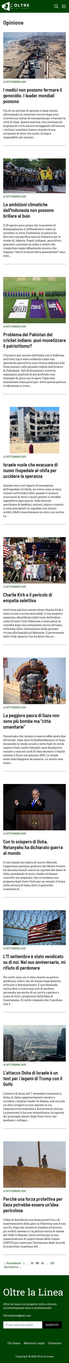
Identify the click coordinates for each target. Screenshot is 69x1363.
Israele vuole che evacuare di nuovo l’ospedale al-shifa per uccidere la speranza (30, 470)
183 (52, 1263)
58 (32, 1263)
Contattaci (54, 1343)
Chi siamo (14, 1343)
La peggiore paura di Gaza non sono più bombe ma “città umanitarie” (31, 721)
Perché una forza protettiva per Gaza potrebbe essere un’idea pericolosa (33, 1204)
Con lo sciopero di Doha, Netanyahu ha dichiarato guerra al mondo (33, 847)
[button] (56, 6)
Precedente (12, 1263)
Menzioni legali (34, 1343)
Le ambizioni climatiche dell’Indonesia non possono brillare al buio (28, 210)
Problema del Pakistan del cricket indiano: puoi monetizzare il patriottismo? (34, 340)
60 (43, 1263)
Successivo (13, 1267)
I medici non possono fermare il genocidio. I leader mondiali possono (32, 95)
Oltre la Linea (45, 1356)
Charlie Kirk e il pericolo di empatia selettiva (27, 597)
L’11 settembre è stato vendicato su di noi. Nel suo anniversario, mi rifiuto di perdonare (34, 962)
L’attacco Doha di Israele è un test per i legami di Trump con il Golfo (32, 1078)
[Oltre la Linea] (16, 6)
